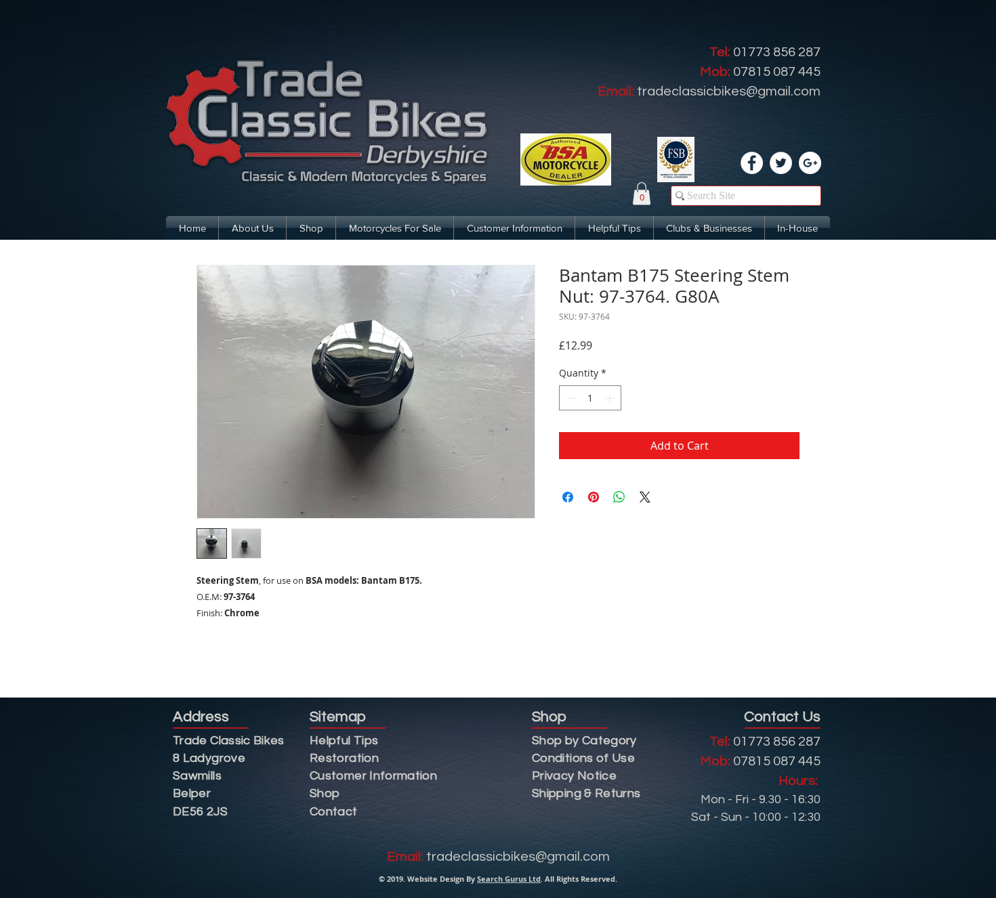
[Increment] (610, 398)
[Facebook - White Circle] (752, 163)
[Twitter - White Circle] (781, 163)
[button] (641, 193)
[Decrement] (569, 398)
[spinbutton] (590, 398)
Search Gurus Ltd (509, 879)
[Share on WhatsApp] (619, 497)
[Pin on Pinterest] (593, 497)
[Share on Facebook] (568, 497)
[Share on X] (645, 497)
